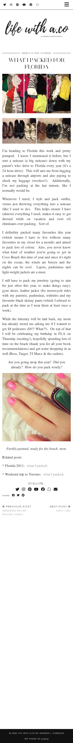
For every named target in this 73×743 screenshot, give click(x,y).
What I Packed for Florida (36, 63)
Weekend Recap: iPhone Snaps (16, 510)
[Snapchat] (37, 4)
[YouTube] (24, 4)
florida (46, 53)
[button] (67, 5)
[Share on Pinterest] (23, 495)
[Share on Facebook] (13, 495)
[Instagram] (11, 4)
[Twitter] (4, 4)
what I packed (37, 465)
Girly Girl (60, 508)
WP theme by (37, 739)
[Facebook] (31, 4)
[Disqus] (36, 574)
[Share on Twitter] (18, 495)
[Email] (55, 489)
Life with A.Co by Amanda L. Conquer (41, 733)
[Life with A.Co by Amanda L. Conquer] (36, 24)
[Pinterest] (17, 4)
